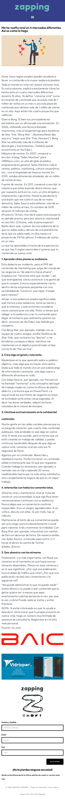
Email (4, 735)
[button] (32, 17)
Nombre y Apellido (9, 722)
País (3, 747)
